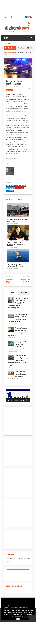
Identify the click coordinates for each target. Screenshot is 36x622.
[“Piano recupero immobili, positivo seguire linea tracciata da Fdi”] (11, 372)
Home (6, 52)
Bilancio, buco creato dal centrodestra (25, 281)
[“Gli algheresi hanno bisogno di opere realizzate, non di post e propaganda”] (11, 316)
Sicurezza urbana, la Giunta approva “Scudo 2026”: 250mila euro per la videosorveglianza (18, 303)
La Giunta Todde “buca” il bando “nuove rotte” (17, 220)
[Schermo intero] (27, 400)
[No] (34, 615)
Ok (18, 619)
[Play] (9, 400)
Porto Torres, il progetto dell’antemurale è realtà (15, 265)
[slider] (16, 400)
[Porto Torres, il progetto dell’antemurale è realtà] (18, 255)
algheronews (24, 87)
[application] (18, 395)
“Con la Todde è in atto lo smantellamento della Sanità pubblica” (16, 244)
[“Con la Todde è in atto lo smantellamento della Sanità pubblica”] (18, 232)
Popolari (24, 292)
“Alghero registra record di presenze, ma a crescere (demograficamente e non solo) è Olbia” (18, 360)
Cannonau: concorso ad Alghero (10, 281)
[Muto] (24, 400)
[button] (18, 395)
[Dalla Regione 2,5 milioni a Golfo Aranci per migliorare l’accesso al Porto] (11, 343)
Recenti (12, 292)
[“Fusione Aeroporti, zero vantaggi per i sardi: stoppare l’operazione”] (11, 329)
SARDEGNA (12, 52)
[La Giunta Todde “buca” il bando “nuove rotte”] (18, 210)
